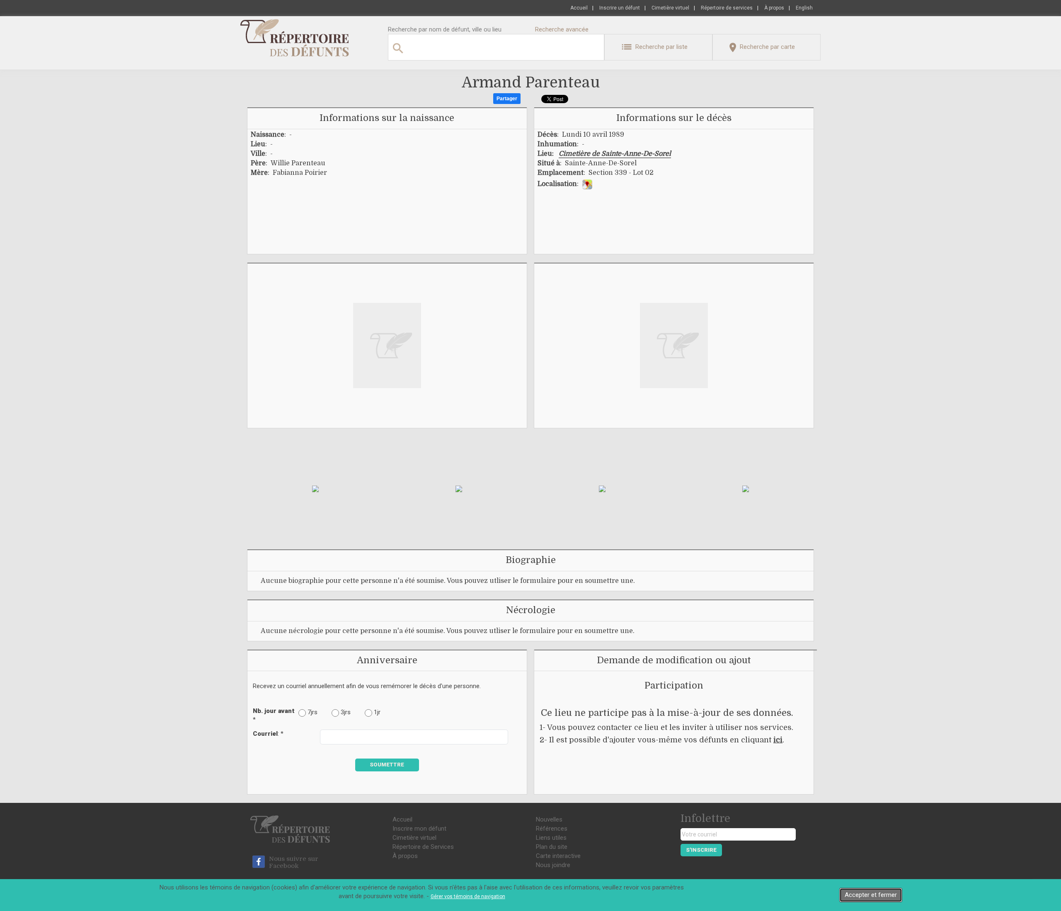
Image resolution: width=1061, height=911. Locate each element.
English (804, 8)
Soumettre (387, 764)
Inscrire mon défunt (419, 828)
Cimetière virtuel (670, 8)
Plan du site (551, 847)
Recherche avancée (562, 29)
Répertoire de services (727, 8)
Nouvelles (549, 819)
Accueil (579, 8)
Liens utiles (551, 837)
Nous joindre (553, 865)
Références (551, 828)
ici (777, 740)
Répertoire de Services (423, 847)
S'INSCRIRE (701, 850)
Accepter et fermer (871, 895)
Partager (507, 98)
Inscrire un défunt (619, 8)
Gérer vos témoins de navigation (468, 896)
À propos (774, 8)
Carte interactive (558, 856)
